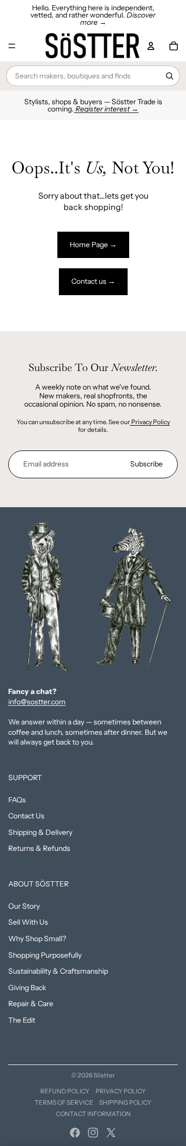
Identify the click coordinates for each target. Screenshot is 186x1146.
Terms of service (64, 1102)
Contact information (93, 1114)
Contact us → (93, 281)
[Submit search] (169, 76)
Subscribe (146, 464)
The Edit (21, 1020)
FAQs (17, 799)
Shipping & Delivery (40, 832)
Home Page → (93, 244)
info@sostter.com (37, 701)
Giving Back (27, 987)
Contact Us (26, 815)
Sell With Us (28, 922)
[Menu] (12, 46)
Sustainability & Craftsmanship (58, 971)
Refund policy (64, 1091)
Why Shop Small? (37, 938)
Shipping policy (125, 1102)
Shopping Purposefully (45, 955)
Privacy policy (121, 1091)
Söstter (104, 1075)
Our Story (24, 906)
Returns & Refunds (39, 848)
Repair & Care (30, 1003)
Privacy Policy (150, 422)
